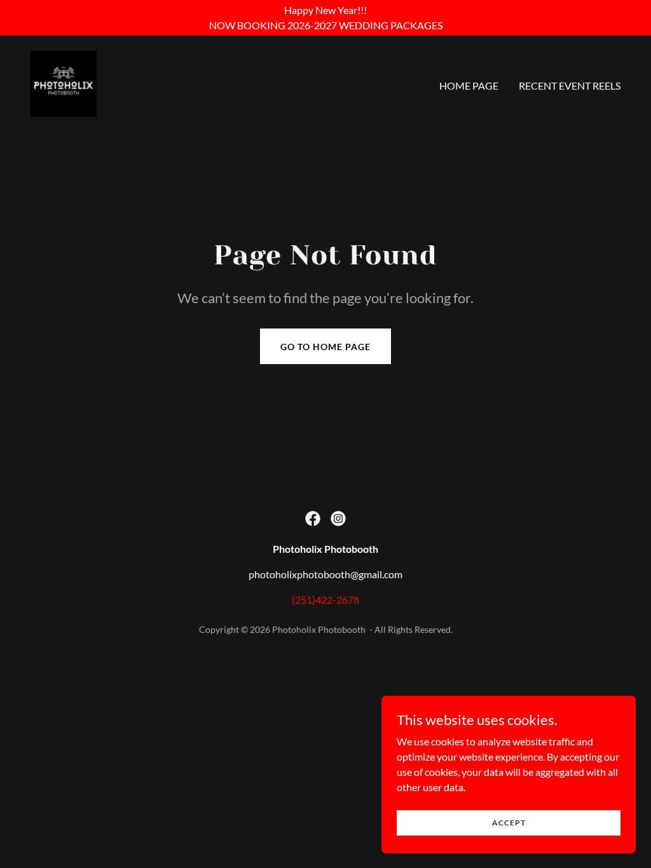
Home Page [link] (468, 85)
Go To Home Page (325, 346)
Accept (509, 822)
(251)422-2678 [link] (325, 599)
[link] (64, 82)
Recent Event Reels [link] (569, 85)
